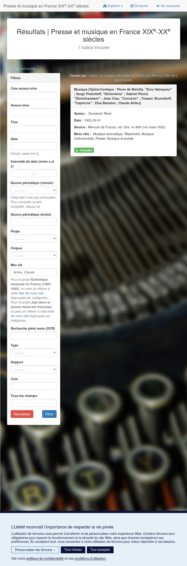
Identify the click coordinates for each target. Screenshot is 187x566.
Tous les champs (24, 395)
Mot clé (16, 265)
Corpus (16, 248)
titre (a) (157, 75)
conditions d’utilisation (90, 558)
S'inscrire (141, 5)
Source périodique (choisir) (32, 182)
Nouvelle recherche (21, 68)
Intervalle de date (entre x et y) (32, 163)
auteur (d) (113, 75)
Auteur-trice (20, 105)
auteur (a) (96, 75)
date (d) (143, 75)
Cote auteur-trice (24, 88)
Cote (14, 378)
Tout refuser (73, 549)
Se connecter (170, 5)
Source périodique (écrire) (31, 214)
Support (17, 362)
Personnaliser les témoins (35, 549)
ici (38, 206)
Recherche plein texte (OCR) (33, 328)
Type (14, 345)
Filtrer (49, 414)
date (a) (129, 75)
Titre (14, 122)
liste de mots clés (31, 293)
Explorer (114, 5)
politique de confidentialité (45, 558)
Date (14, 138)
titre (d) (170, 75)
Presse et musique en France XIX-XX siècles (46, 6)
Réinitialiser (22, 414)
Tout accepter (100, 549)
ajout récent (123, 80)
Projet (15, 231)
